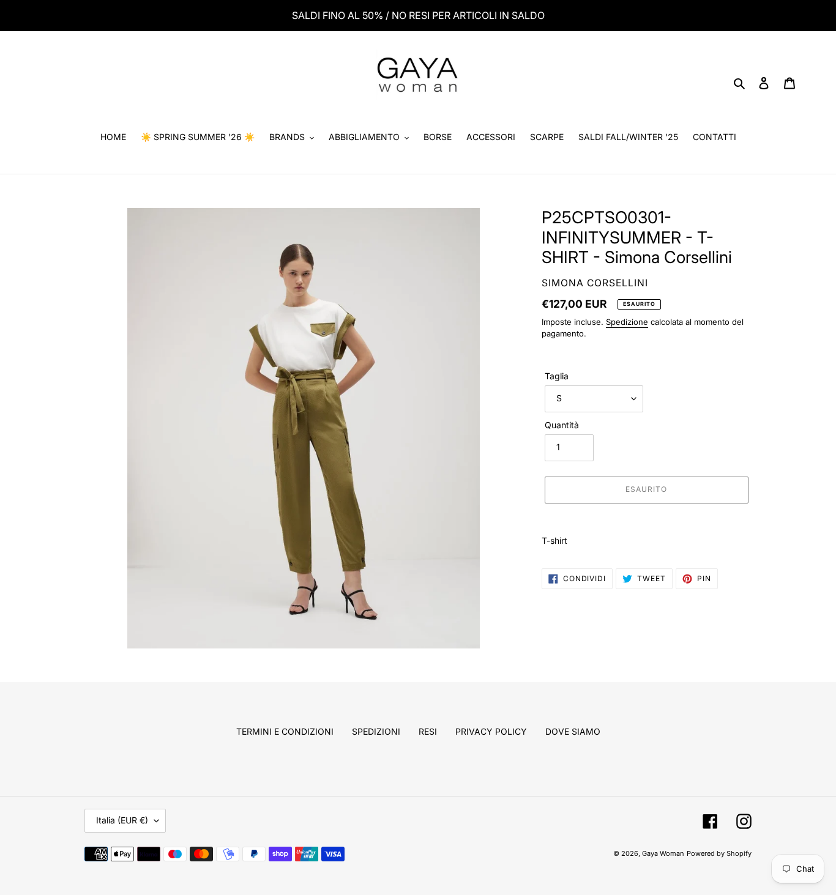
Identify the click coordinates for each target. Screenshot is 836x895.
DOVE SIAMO (572, 731)
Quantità (562, 425)
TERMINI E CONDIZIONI (285, 731)
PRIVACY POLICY (491, 731)
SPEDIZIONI (376, 731)
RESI (428, 731)
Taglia (557, 376)
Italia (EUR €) (122, 820)
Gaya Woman (663, 853)
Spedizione (627, 322)
